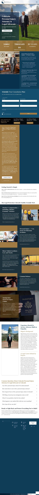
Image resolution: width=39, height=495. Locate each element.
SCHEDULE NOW (33, 423)
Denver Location (17, 123)
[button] (37, 7)
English (30, 494)
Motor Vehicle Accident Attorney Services (8, 269)
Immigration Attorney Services (7, 314)
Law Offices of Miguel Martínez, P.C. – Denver (18, 120)
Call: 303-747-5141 (6, 33)
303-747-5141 (19, 94)
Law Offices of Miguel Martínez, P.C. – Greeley (32, 120)
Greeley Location (30, 123)
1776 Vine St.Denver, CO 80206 (16, 426)
